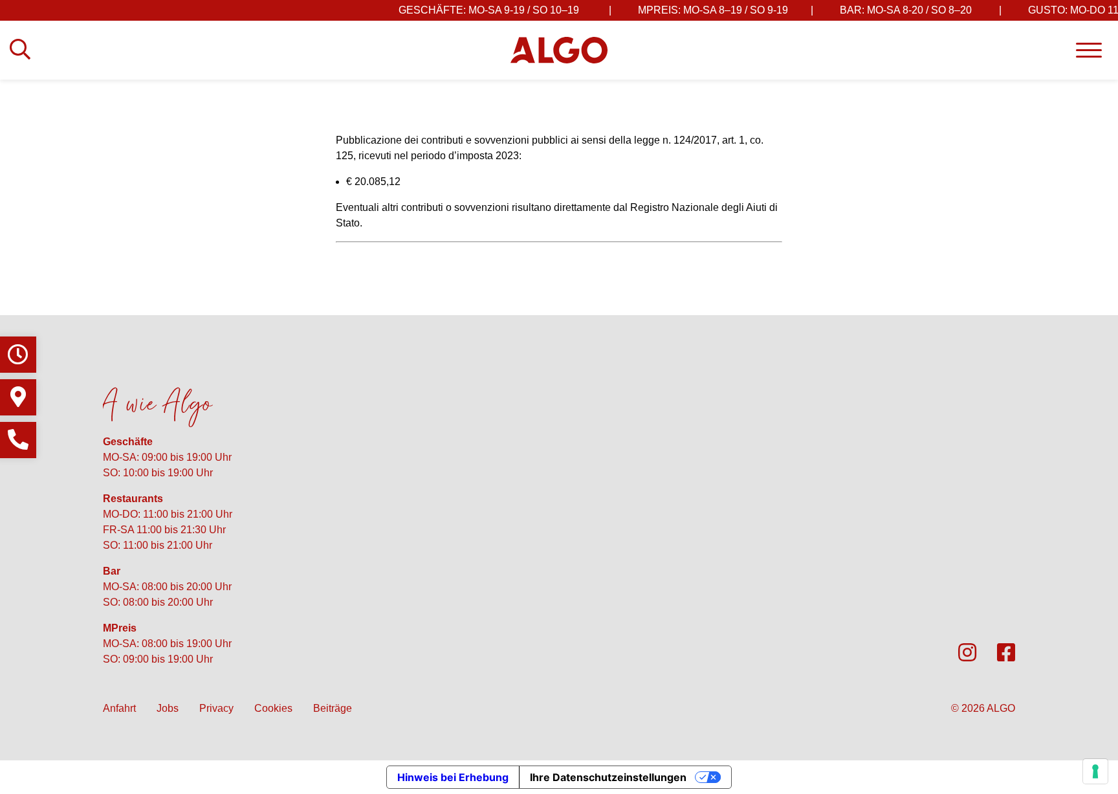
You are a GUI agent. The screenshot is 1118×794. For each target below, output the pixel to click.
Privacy (216, 708)
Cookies (273, 708)
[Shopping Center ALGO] (559, 50)
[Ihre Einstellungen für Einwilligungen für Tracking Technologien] (1095, 771)
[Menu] (1088, 50)
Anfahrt (119, 708)
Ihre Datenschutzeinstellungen (608, 777)
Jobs (168, 708)
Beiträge (332, 708)
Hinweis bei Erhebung (453, 777)
